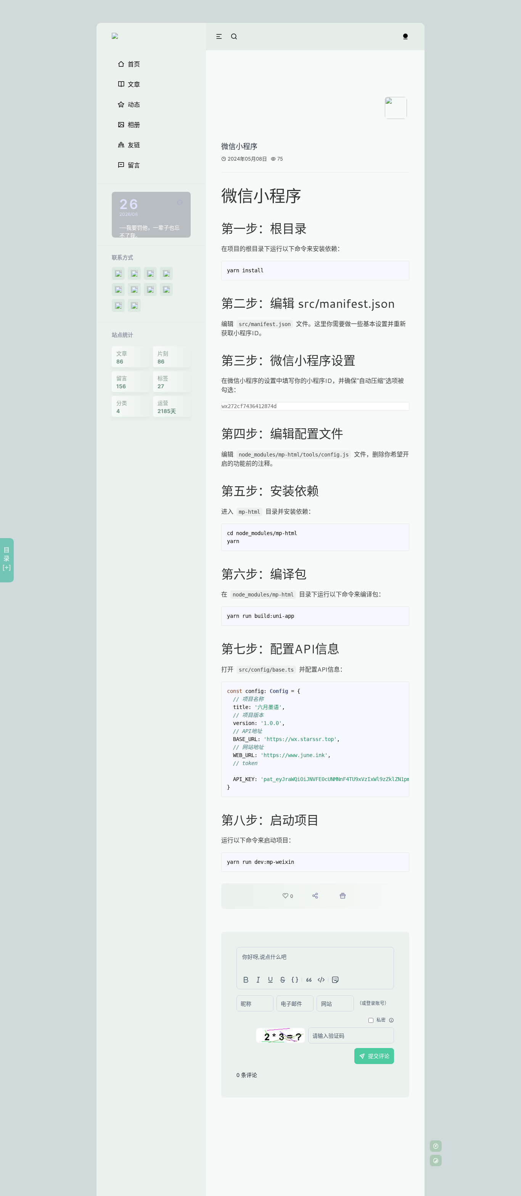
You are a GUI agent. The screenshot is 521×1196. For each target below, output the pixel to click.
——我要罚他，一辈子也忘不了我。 (149, 231)
